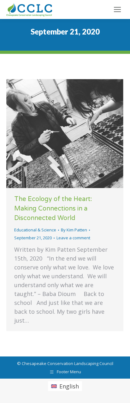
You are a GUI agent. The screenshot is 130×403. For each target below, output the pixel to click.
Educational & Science (35, 230)
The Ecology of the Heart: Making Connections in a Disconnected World (53, 208)
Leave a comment (73, 238)
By (74, 230)
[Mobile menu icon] (117, 9)
